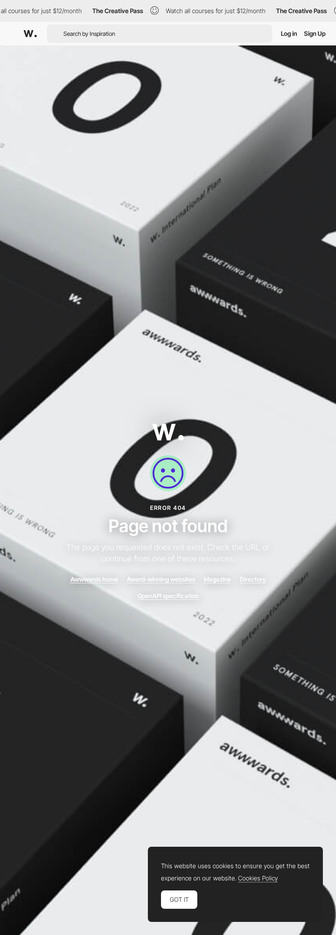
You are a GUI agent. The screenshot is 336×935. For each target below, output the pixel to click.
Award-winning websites (161, 579)
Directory (253, 579)
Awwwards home (94, 579)
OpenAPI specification (168, 595)
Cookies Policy (258, 878)
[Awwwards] (30, 33)
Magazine (217, 579)
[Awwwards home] (168, 434)
